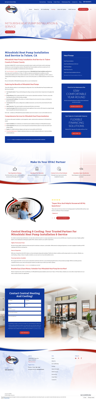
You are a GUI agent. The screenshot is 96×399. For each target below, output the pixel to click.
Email (26, 304)
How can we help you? (12, 316)
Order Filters (57, 2)
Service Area (43, 2)
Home (53, 358)
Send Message (24, 332)
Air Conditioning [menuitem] (45, 9)
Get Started (82, 9)
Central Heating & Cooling (11, 71)
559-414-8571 (87, 2)
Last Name (27, 300)
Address (10, 308)
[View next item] (54, 218)
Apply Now (75, 133)
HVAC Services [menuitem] (72, 9)
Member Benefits (75, 106)
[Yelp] (78, 358)
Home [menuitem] (30, 9)
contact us (27, 265)
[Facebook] (81, 358)
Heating (53, 366)
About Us (54, 361)
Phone (10, 304)
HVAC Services (55, 371)
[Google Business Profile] (75, 358)
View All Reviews (62, 218)
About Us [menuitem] (36, 9)
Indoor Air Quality (55, 369)
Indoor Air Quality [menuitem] (61, 9)
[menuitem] (76, 61)
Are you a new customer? (13, 312)
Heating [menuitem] (53, 9)
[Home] (11, 9)
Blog (80, 2)
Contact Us (74, 2)
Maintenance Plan (66, 2)
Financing (49, 2)
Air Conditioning (55, 363)
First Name (10, 300)
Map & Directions (32, 361)
